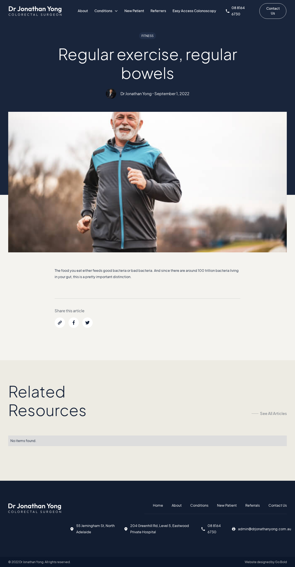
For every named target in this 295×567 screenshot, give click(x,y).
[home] (35, 11)
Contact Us (273, 10)
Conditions (199, 505)
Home (158, 505)
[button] (106, 11)
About (83, 10)
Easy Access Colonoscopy (194, 10)
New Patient (134, 10)
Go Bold (281, 562)
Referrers (158, 10)
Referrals (252, 505)
